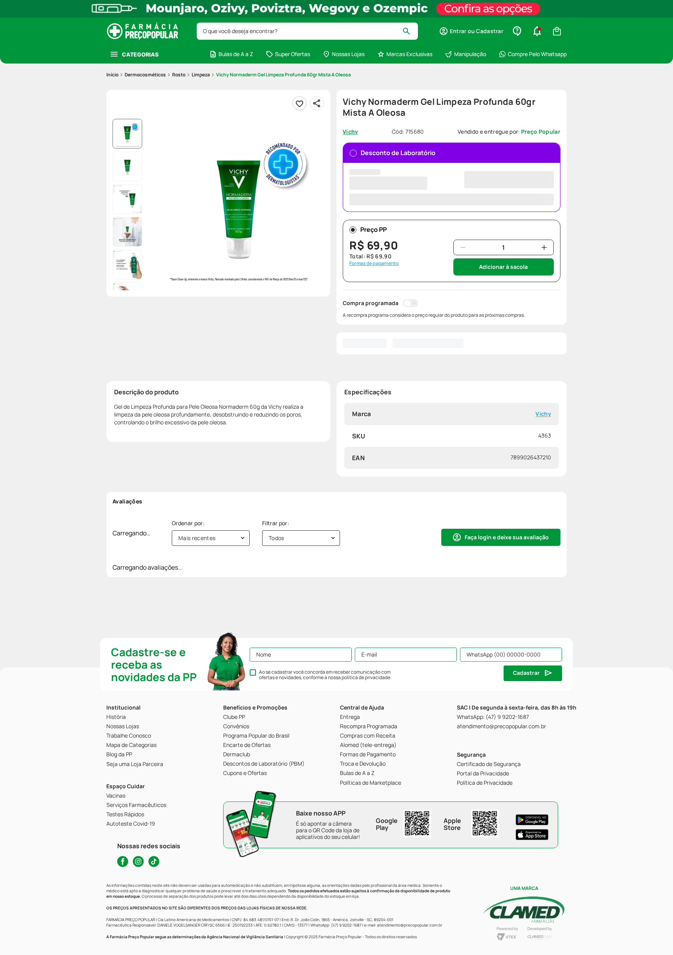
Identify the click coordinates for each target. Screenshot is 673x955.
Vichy (543, 414)
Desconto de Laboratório (398, 152)
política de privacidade (366, 677)
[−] (463, 247)
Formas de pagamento (374, 263)
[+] (544, 247)
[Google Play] (532, 819)
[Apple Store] (532, 834)
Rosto (178, 74)
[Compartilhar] (317, 103)
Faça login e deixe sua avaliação (507, 537)
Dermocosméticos (145, 74)
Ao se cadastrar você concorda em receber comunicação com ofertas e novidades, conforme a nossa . (325, 674)
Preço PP (373, 229)
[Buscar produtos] (410, 31)
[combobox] (307, 31)
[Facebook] (122, 861)
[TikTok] (153, 861)
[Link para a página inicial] (112, 74)
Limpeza (201, 74)
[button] (471, 31)
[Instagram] (138, 861)
